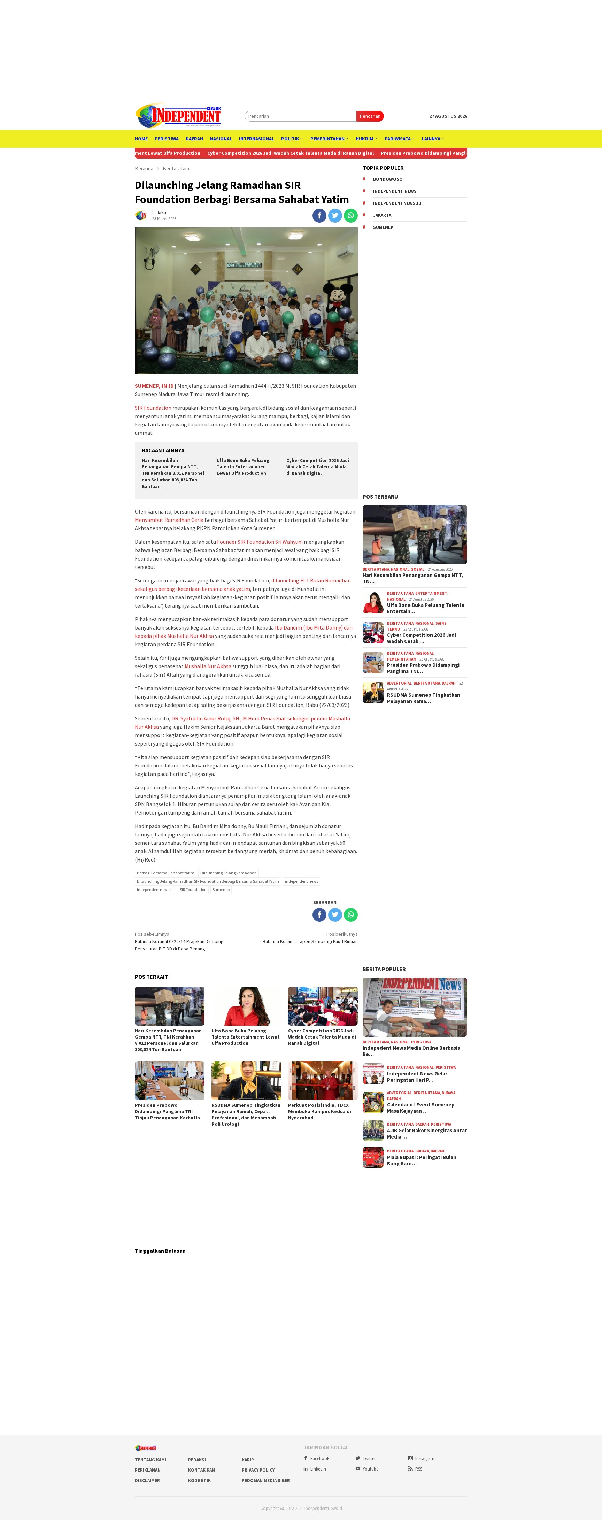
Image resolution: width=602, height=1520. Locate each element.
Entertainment (431, 593)
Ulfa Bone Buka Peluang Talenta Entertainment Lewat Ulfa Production (243, 467)
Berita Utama (376, 569)
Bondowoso (388, 179)
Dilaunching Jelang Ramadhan (228, 872)
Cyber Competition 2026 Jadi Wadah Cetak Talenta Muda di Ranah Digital (236, 153)
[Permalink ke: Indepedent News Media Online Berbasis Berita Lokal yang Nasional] (415, 1007)
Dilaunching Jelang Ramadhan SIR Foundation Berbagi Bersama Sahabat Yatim (208, 881)
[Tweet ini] (335, 216)
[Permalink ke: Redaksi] (142, 215)
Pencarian (370, 116)
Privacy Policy (258, 1470)
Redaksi (197, 1460)
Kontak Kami (202, 1470)
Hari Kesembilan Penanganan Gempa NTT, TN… (413, 578)
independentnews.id (155, 889)
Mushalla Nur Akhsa (208, 666)
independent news (301, 881)
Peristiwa (421, 1042)
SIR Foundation (153, 407)
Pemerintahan (401, 659)
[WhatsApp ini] (351, 216)
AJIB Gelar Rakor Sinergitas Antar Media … (427, 1133)
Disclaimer (147, 1480)
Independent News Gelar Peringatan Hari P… (417, 1077)
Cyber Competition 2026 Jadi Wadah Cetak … (421, 638)
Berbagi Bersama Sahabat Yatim (165, 872)
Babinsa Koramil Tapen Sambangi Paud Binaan (310, 937)
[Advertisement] (301, 49)
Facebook (319, 1458)
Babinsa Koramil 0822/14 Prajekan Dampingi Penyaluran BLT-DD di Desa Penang (180, 941)
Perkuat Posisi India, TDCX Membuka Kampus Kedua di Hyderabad (319, 1111)
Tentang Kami (150, 1460)
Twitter (369, 1458)
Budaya (448, 1092)
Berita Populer (384, 968)
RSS (418, 1469)
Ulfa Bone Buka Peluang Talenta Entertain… (425, 608)
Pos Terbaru (380, 496)
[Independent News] (178, 116)
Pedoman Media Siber (266, 1480)
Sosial (417, 569)
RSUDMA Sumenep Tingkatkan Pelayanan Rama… (423, 698)
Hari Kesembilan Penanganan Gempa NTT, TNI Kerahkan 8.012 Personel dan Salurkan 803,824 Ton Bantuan (173, 473)
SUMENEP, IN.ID (154, 385)
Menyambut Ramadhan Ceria (169, 519)
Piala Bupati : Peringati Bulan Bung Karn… (421, 1160)
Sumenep (221, 889)
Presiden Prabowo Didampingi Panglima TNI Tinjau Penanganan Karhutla (410, 153)
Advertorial (399, 683)
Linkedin (318, 1469)
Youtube (370, 1469)
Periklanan (148, 1470)
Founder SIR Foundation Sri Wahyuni (260, 541)
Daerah (449, 683)
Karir (248, 1460)
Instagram (424, 1458)
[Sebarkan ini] (319, 216)
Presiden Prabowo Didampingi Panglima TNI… (423, 668)
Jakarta (382, 215)
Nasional (400, 569)
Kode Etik (199, 1480)
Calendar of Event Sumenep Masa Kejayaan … (421, 1108)
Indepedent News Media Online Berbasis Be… (411, 1051)
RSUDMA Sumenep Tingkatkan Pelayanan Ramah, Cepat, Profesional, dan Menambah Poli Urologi (245, 1114)
